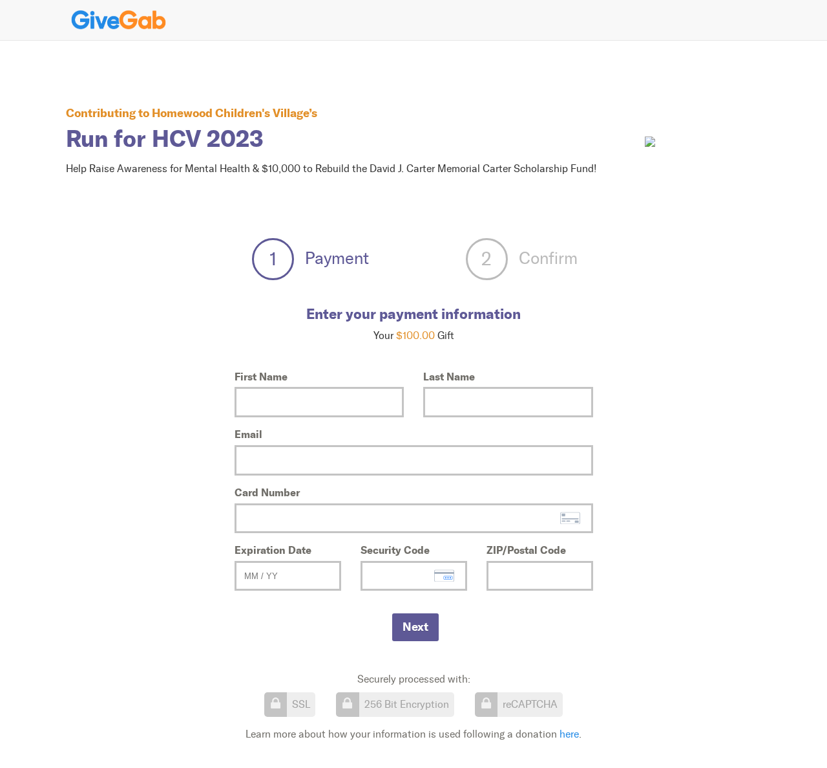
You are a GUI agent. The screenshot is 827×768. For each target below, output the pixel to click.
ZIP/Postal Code (526, 549)
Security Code (395, 549)
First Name (261, 376)
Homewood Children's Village (230, 112)
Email (248, 434)
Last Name (449, 376)
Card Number (267, 492)
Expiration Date (273, 549)
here (569, 734)
